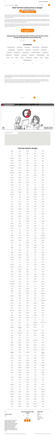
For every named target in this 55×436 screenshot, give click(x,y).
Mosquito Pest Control (26, 52)
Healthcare (35, 57)
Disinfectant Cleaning (29, 57)
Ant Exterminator (9, 52)
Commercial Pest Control (11, 47)
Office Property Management (27, 60)
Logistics (41, 57)
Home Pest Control (27, 47)
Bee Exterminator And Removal (35, 52)
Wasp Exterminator (45, 52)
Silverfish (22, 57)
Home (6, 5)
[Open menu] (49, 1)
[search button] (49, 5)
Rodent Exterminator (44, 47)
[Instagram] (25, 420)
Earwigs (8, 57)
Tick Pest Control (11, 5)
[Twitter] (27, 420)
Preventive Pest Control (36, 47)
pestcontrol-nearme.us (10, 433)
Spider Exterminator (17, 52)
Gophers (17, 57)
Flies (12, 57)
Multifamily (46, 57)
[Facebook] (30, 420)
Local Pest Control (19, 47)
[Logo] (12, 2)
